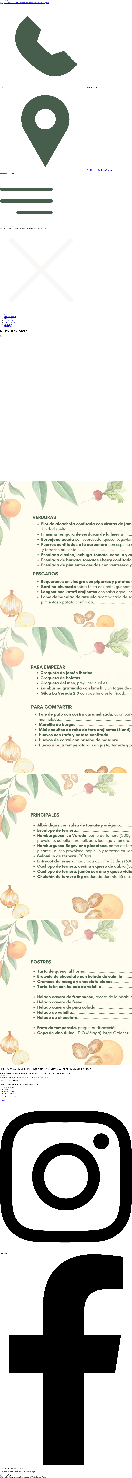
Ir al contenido (4, 1)
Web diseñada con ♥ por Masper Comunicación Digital (18, 1472)
